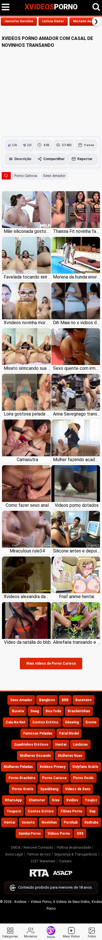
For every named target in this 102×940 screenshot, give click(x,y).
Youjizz (91, 800)
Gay (92, 811)
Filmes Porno (71, 811)
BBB (65, 700)
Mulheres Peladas (18, 767)
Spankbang (49, 789)
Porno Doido (83, 778)
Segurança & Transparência (75, 854)
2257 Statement (43, 861)
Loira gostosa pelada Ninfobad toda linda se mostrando (27, 413)
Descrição (22, 159)
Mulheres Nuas (70, 756)
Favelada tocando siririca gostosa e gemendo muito (27, 277)
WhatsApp (13, 800)
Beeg (35, 711)
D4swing (72, 722)
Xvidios (72, 800)
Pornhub (71, 822)
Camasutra (27, 459)
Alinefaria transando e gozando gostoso (76, 642)
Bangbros (47, 700)
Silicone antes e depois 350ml (76, 550)
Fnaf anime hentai (76, 596)
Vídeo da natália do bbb (27, 642)
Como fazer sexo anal (27, 505)
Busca (96, 7)
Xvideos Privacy (52, 767)
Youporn (14, 811)
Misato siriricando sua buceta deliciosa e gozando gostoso (27, 368)
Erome (91, 722)
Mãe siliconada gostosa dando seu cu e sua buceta (27, 231)
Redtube (91, 822)
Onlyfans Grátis (85, 767)
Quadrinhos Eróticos (31, 745)
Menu (5, 7)
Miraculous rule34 (27, 550)
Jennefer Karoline (19, 21)
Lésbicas (80, 745)
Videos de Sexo (77, 789)
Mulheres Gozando (35, 756)
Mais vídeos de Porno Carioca (51, 663)
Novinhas (49, 822)
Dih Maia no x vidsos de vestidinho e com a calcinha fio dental (76, 322)
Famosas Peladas (37, 733)
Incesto (28, 822)
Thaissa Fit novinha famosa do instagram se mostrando (76, 231)
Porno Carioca (25, 176)
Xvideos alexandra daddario (27, 596)
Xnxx (56, 800)
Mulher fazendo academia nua (76, 459)
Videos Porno (59, 834)
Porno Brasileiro (21, 778)
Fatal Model (69, 733)
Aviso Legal (14, 854)
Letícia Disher (53, 21)
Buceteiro (83, 700)
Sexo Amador (54, 176)
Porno (51, 7)
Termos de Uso (38, 854)
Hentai (60, 745)
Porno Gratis (22, 789)
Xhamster (37, 800)
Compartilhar (54, 159)
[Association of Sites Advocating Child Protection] (62, 873)
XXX (80, 834)
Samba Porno (29, 834)
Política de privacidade (74, 848)
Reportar (84, 159)
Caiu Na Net (16, 722)
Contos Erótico (45, 722)
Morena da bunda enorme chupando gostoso (76, 277)
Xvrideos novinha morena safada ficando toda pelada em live (27, 322)
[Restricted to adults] (39, 873)
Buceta (18, 711)
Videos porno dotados (77, 505)
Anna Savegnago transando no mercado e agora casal (76, 413)
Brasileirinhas (79, 711)
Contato (65, 861)
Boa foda (53, 711)
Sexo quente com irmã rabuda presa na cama (76, 368)
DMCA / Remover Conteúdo (32, 848)
